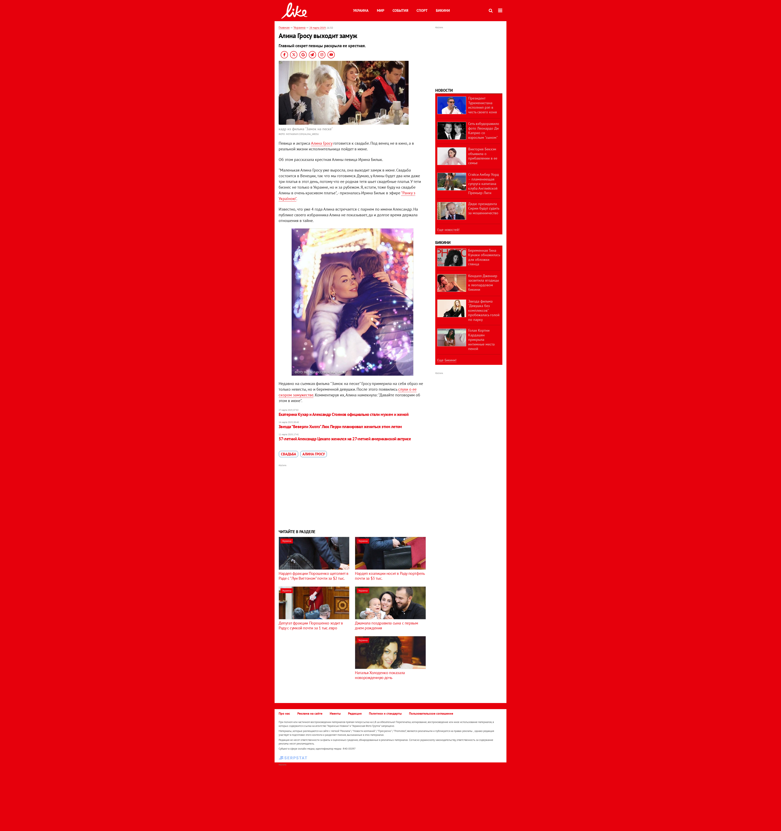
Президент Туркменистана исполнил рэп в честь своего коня (482, 105)
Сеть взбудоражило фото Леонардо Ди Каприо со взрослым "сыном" (483, 130)
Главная (284, 27)
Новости (444, 90)
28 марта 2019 (317, 28)
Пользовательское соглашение (431, 713)
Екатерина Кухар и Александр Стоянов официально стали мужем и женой (343, 414)
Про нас (284, 713)
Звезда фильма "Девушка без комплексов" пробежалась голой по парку (484, 310)
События (400, 10)
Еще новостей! (448, 229)
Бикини (443, 10)
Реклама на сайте (309, 713)
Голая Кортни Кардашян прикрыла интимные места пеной (481, 339)
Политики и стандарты (385, 713)
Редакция (355, 713)
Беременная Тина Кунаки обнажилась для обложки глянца (484, 257)
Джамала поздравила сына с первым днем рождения (386, 625)
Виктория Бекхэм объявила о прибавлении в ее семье (482, 156)
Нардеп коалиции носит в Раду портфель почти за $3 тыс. (389, 576)
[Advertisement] (352, 496)
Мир (380, 10)
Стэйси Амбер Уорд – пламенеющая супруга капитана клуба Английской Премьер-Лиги (483, 183)
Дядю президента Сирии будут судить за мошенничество (483, 208)
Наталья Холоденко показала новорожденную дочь (380, 675)
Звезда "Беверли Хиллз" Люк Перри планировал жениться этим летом (340, 426)
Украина (361, 10)
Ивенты (335, 713)
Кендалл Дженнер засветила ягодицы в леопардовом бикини (483, 282)
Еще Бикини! (446, 360)
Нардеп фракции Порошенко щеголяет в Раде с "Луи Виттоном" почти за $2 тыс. (313, 576)
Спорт (422, 10)
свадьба (288, 454)
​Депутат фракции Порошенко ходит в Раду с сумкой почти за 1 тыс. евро (311, 625)
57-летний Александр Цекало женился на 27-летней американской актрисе (345, 439)
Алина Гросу (321, 143)
